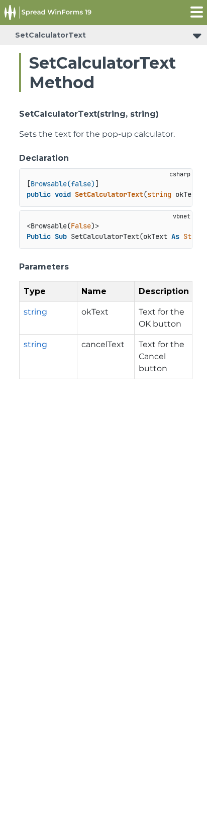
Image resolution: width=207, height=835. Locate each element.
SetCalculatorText (50, 35)
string (35, 312)
